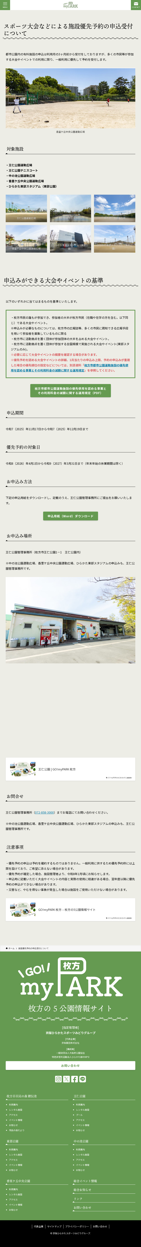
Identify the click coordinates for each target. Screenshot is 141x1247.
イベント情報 (15, 1119)
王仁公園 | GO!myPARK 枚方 (57, 769)
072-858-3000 (44, 812)
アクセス (13, 1114)
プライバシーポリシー (77, 1226)
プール (79, 1114)
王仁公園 (79, 1096)
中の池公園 (81, 1141)
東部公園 (12, 1141)
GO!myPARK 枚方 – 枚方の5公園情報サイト (67, 910)
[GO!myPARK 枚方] (70, 5)
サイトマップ (54, 1226)
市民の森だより (16, 1130)
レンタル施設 (15, 1109)
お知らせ (13, 1125)
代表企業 (38, 1226)
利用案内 (13, 1104)
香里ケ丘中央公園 (18, 1181)
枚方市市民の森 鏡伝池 (22, 1096)
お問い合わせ (100, 1226)
